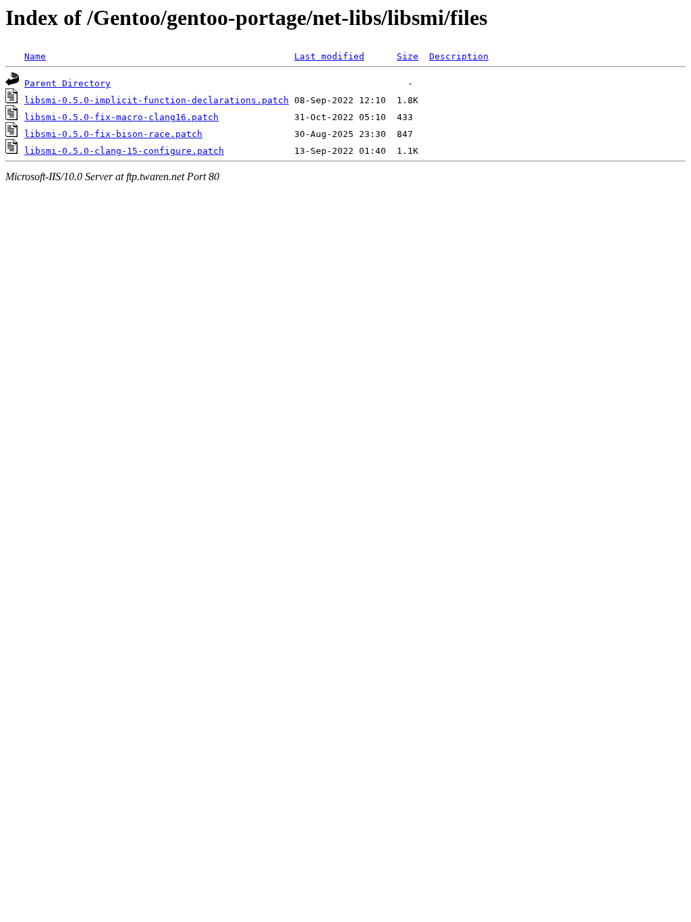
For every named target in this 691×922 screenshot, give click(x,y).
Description (459, 56)
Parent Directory (67, 83)
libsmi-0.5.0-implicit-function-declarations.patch (156, 100)
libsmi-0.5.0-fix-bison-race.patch (113, 134)
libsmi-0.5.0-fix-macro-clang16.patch (121, 117)
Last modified (329, 56)
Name (35, 56)
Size (407, 56)
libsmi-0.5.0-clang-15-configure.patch (124, 151)
